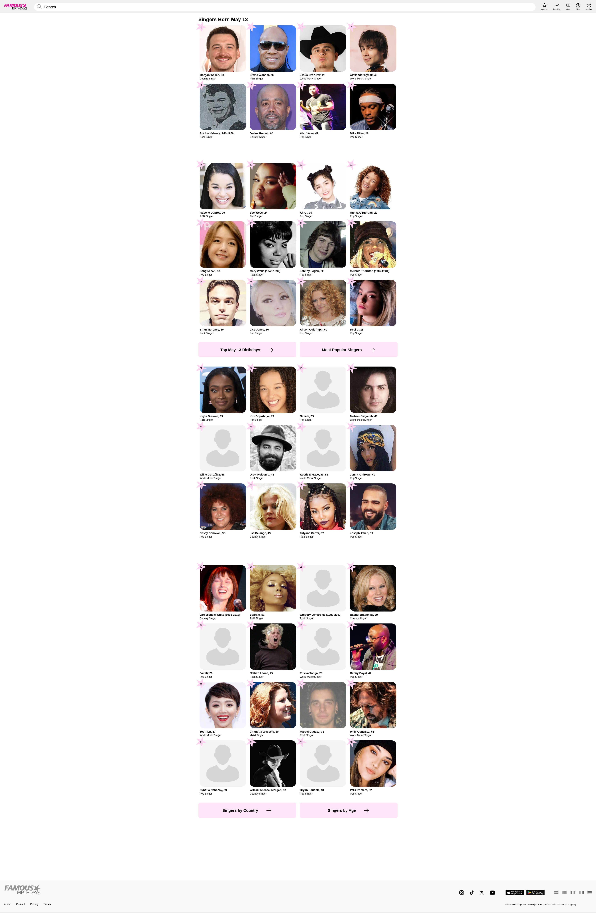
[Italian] (581, 892)
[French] (573, 892)
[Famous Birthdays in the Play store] (535, 892)
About (7, 904)
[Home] (150, 890)
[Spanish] (556, 892)
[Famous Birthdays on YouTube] (493, 892)
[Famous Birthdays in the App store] (515, 892)
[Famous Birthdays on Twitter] (482, 892)
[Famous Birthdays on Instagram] (461, 892)
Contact (20, 904)
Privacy (34, 904)
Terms (47, 904)
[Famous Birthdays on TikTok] (472, 892)
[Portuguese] (564, 892)
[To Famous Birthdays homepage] (16, 6)
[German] (589, 892)
